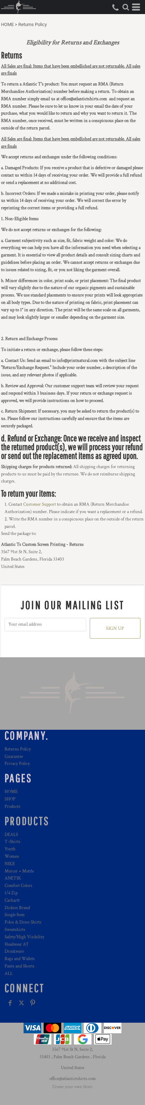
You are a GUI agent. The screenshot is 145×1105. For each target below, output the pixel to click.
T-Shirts (12, 842)
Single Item (15, 915)
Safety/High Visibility (24, 937)
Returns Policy (18, 749)
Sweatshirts (15, 930)
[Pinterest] (33, 1003)
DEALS (11, 835)
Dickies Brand (17, 908)
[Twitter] (21, 1003)
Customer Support (39, 504)
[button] (125, 7)
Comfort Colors (18, 886)
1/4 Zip (11, 893)
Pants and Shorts (19, 966)
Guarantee (14, 757)
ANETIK (13, 878)
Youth (10, 849)
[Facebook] (10, 1003)
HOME (7, 24)
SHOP (10, 799)
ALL (9, 974)
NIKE (10, 864)
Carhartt (12, 900)
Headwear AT (17, 944)
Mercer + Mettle (19, 871)
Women (12, 857)
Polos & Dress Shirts (23, 922)
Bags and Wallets (20, 959)
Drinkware (14, 951)
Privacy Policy (17, 764)
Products (12, 807)
